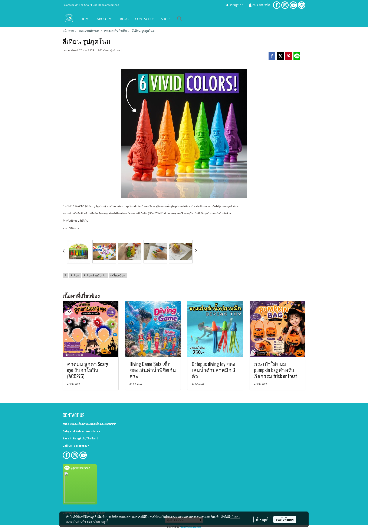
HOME (85, 19)
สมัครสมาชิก (261, 5)
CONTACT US (144, 19)
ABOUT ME (105, 19)
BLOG (124, 19)
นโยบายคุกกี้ (100, 521)
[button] (179, 19)
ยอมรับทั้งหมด (285, 519)
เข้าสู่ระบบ (236, 5)
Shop (165, 19)
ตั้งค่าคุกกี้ (262, 519)
